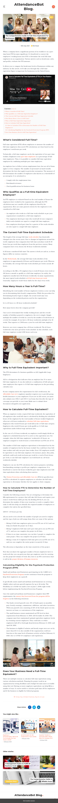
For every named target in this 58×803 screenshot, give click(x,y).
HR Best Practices (28, 697)
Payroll (37, 697)
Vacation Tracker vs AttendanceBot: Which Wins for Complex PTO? (46, 736)
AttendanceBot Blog (29, 6)
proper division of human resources (25, 559)
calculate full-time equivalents (38, 421)
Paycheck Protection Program (13, 574)
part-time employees (28, 156)
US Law (42, 697)
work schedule (34, 237)
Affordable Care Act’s (10, 394)
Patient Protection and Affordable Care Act (22, 477)
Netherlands (12, 259)
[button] (4, 6)
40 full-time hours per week (37, 278)
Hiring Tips (19, 697)
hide (13, 108)
